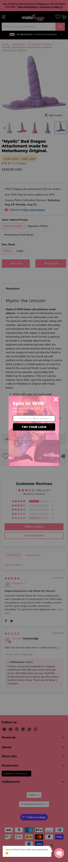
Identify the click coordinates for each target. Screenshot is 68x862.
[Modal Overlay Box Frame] (34, 431)
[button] (59, 853)
